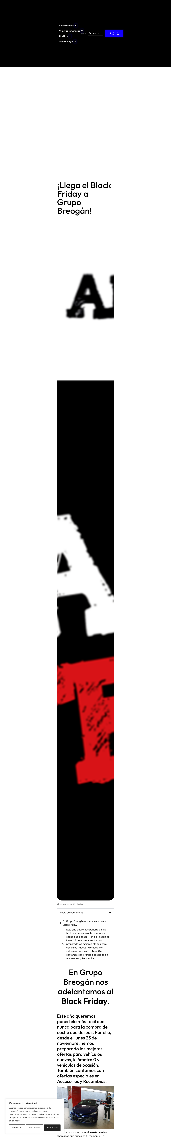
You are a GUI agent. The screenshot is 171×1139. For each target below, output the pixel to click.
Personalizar (17, 1127)
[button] (110, 912)
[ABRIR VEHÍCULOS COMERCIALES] (82, 30)
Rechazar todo (34, 1127)
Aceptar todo (52, 1127)
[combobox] (95, 33)
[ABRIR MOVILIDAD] (70, 36)
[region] (34, 1116)
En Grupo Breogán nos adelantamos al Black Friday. (84, 923)
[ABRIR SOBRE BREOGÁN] (75, 41)
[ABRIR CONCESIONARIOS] (76, 25)
